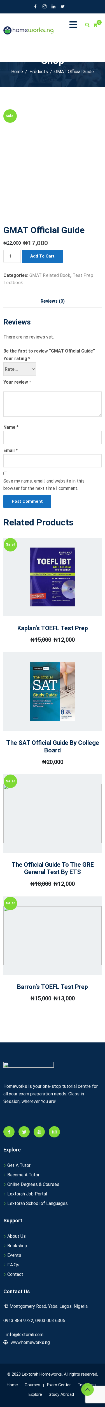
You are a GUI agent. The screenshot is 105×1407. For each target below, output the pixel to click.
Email (10, 450)
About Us (16, 1236)
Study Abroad (61, 1394)
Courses (32, 1384)
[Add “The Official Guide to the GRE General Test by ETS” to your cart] (45, 830)
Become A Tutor (23, 1174)
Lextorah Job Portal (27, 1194)
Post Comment (27, 501)
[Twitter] (62, 7)
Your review (17, 382)
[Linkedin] (53, 7)
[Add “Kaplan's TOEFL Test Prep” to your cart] (45, 591)
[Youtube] (39, 1131)
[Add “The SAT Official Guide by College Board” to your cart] (45, 707)
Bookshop (17, 1245)
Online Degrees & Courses (33, 1184)
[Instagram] (44, 7)
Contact (15, 1274)
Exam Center (59, 1384)
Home (12, 1384)
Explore (35, 1394)
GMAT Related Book (49, 275)
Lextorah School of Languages (37, 1203)
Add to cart (42, 256)
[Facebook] (36, 7)
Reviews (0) (53, 301)
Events (14, 1255)
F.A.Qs (13, 1264)
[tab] (53, 301)
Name (10, 427)
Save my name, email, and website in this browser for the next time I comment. (44, 484)
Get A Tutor (19, 1165)
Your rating (16, 358)
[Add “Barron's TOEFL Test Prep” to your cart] (45, 949)
